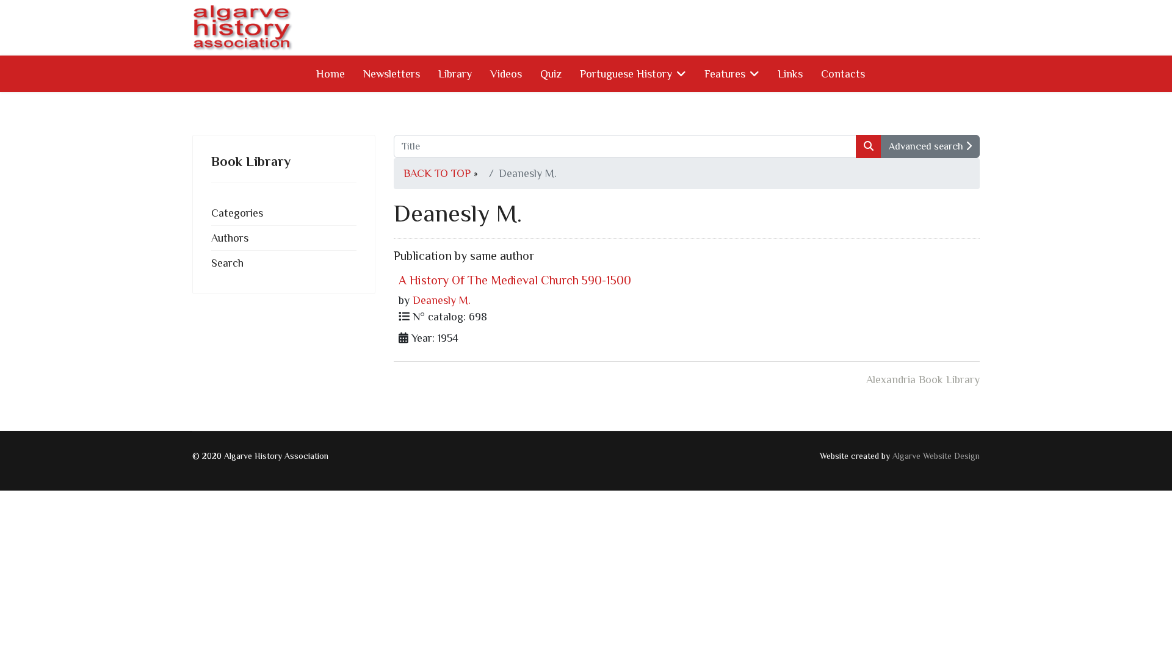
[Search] (868, 146)
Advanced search (927, 146)
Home (330, 74)
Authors (229, 238)
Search (227, 263)
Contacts (843, 74)
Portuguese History (626, 74)
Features (724, 74)
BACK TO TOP (437, 173)
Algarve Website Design (936, 456)
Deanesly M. (442, 300)
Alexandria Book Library (923, 379)
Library (455, 74)
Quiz (551, 74)
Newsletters (391, 74)
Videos (506, 74)
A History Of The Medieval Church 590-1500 (515, 280)
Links (790, 74)
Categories (237, 213)
